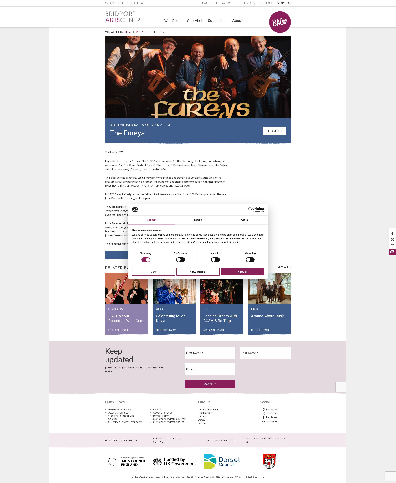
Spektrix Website (255, 438)
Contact (266, 3)
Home (128, 32)
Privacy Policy (161, 415)
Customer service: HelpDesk (169, 419)
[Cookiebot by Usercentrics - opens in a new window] (250, 209)
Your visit (194, 21)
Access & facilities (118, 412)
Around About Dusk (267, 316)
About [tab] (244, 220)
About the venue (162, 412)
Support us (217, 21)
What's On (142, 32)
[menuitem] (172, 21)
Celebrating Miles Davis (170, 318)
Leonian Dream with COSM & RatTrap (220, 318)
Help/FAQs (248, 3)
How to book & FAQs (120, 409)
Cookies (113, 419)
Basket (230, 3)
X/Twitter (271, 413)
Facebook (271, 417)
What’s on (172, 21)
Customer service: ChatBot (168, 422)
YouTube (271, 421)
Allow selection (198, 272)
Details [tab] (198, 220)
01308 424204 (134, 3)
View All (283, 267)
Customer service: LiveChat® (125, 422)
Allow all (242, 272)
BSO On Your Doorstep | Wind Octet (126, 318)
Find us (157, 409)
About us (239, 21)
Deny (153, 272)
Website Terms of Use (121, 415)
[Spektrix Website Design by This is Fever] (246, 442)
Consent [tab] (151, 220)
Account (210, 3)
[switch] (180, 259)
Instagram (272, 409)
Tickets (274, 131)
